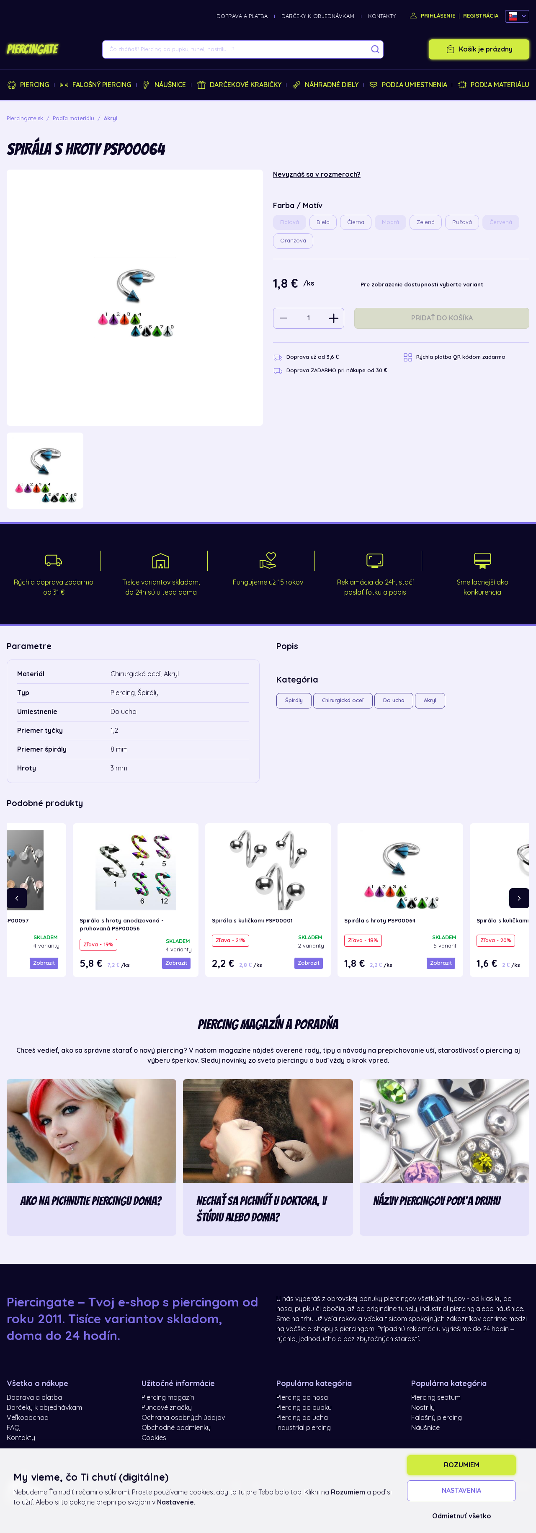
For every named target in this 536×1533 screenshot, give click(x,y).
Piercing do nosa (302, 1398)
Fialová (289, 222)
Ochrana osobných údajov (183, 1418)
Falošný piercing (101, 85)
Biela (323, 222)
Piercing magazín (168, 1398)
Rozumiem (461, 1465)
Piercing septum (436, 1398)
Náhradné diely (331, 85)
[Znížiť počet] (283, 318)
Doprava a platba (242, 16)
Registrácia (480, 16)
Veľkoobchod (28, 1418)
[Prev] (17, 898)
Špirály (294, 700)
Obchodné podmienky (176, 1428)
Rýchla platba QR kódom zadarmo (460, 357)
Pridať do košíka (442, 318)
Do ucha (394, 700)
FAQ (13, 1428)
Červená (501, 222)
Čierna (355, 222)
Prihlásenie (437, 16)
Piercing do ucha (302, 1418)
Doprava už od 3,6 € (312, 357)
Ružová (462, 222)
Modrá (390, 222)
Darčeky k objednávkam (317, 16)
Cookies (154, 1438)
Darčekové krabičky (245, 85)
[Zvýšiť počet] (334, 318)
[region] (135, 471)
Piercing (34, 85)
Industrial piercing (303, 1428)
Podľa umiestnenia (414, 85)
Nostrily (423, 1408)
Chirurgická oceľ (343, 700)
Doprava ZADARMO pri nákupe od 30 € (336, 370)
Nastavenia (461, 1490)
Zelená (426, 222)
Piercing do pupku (304, 1408)
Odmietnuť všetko (461, 1516)
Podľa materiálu (500, 85)
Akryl (430, 700)
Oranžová (293, 240)
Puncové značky (167, 1408)
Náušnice (170, 85)
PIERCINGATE (32, 49)
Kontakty (382, 16)
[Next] (519, 898)
